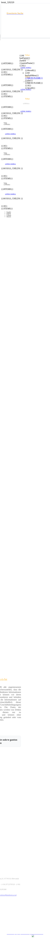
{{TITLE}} (7, 124)
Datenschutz (26, 916)
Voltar (5, 123)
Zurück (21, 60)
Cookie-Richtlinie (26, 921)
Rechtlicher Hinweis (26, 911)
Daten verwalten (26, 926)
